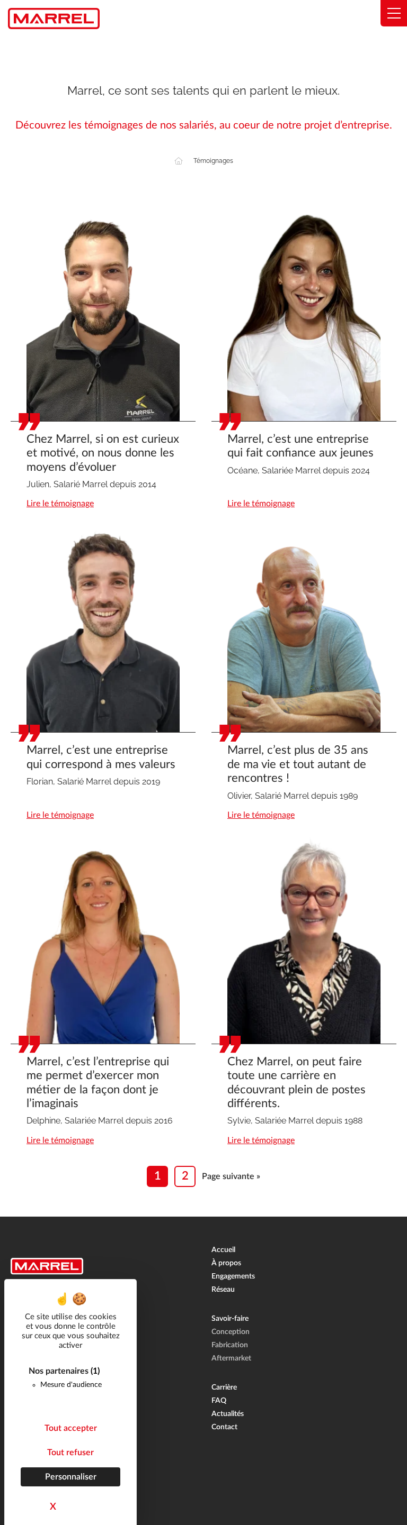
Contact (224, 1427)
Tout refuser (70, 1452)
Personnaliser (70, 1477)
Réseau (223, 1289)
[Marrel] (54, 18)
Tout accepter (71, 1428)
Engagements (233, 1276)
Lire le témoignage (60, 503)
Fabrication (229, 1345)
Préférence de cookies (40, 1517)
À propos (226, 1263)
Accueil (223, 1250)
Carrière (224, 1387)
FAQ (218, 1400)
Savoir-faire (230, 1318)
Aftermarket (231, 1358)
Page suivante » (231, 1176)
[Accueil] (178, 161)
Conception (230, 1332)
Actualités (227, 1414)
